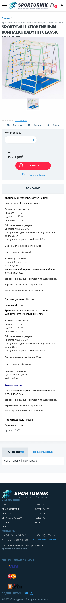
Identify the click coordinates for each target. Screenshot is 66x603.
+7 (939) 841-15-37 (46, 535)
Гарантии (39, 505)
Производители (10, 509)
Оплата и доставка (12, 518)
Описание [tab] (33, 188)
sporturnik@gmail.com (15, 548)
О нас (5, 505)
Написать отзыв (43, 451)
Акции (37, 522)
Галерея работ (41, 509)
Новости (6, 513)
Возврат (6, 522)
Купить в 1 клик (37, 175)
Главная (6, 18)
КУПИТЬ (34, 165)
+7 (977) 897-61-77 (14, 535)
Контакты (39, 513)
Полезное (39, 518)
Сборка (6, 527)
